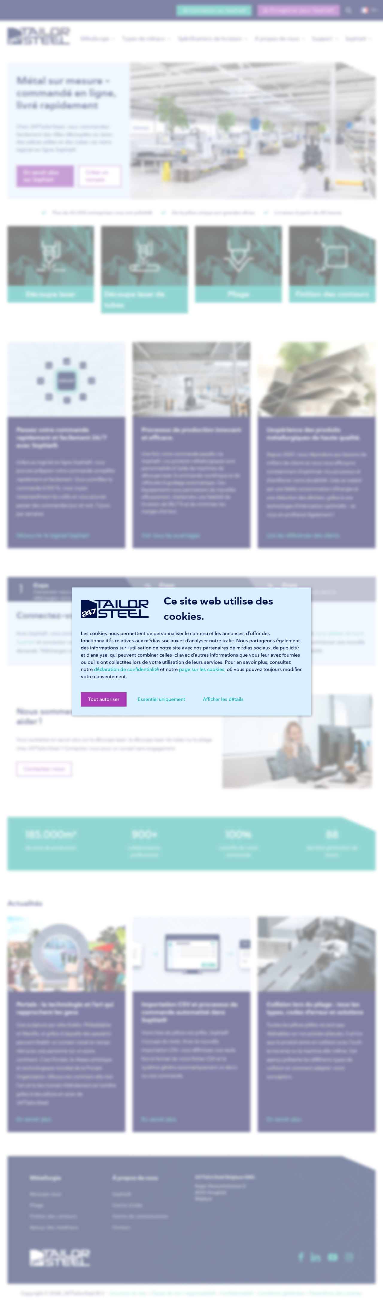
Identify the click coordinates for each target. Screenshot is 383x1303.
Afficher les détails (223, 699)
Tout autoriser (103, 699)
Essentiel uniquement (161, 699)
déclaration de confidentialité (126, 669)
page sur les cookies (201, 669)
